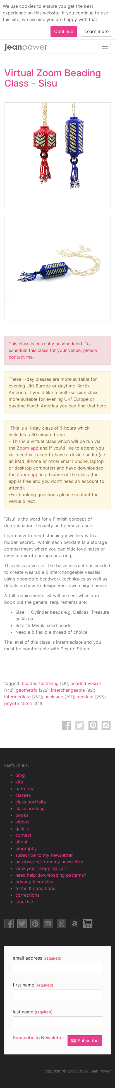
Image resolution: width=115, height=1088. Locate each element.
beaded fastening (45, 683)
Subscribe (87, 1040)
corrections (27, 895)
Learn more (97, 31)
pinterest (93, 725)
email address (37, 958)
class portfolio (30, 802)
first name (33, 985)
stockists (24, 901)
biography (26, 848)
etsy (61, 923)
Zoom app (28, 448)
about (21, 841)
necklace (59, 696)
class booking (30, 808)
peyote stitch (24, 703)
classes (23, 795)
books (21, 815)
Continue (63, 31)
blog (20, 775)
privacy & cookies (34, 881)
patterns (24, 788)
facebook (66, 725)
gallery (22, 828)
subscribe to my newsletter (44, 855)
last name (32, 1012)
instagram (106, 725)
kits (19, 782)
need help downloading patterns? (50, 875)
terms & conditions (35, 888)
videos (22, 822)
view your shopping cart (41, 868)
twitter (80, 725)
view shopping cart (87, 923)
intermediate (23, 696)
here (101, 406)
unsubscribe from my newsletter (49, 861)
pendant (90, 696)
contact (23, 835)
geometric (32, 690)
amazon (74, 923)
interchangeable (72, 690)
